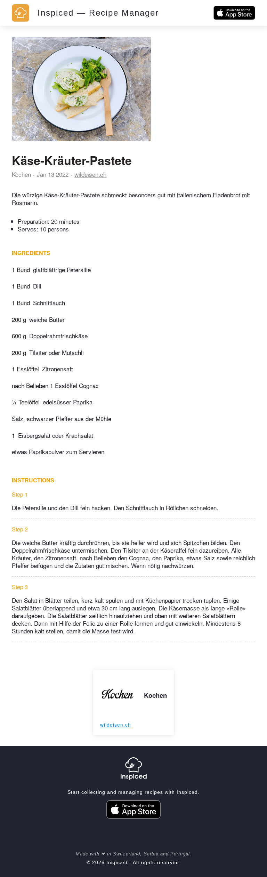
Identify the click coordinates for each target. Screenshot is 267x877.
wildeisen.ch (90, 174)
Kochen (21, 174)
